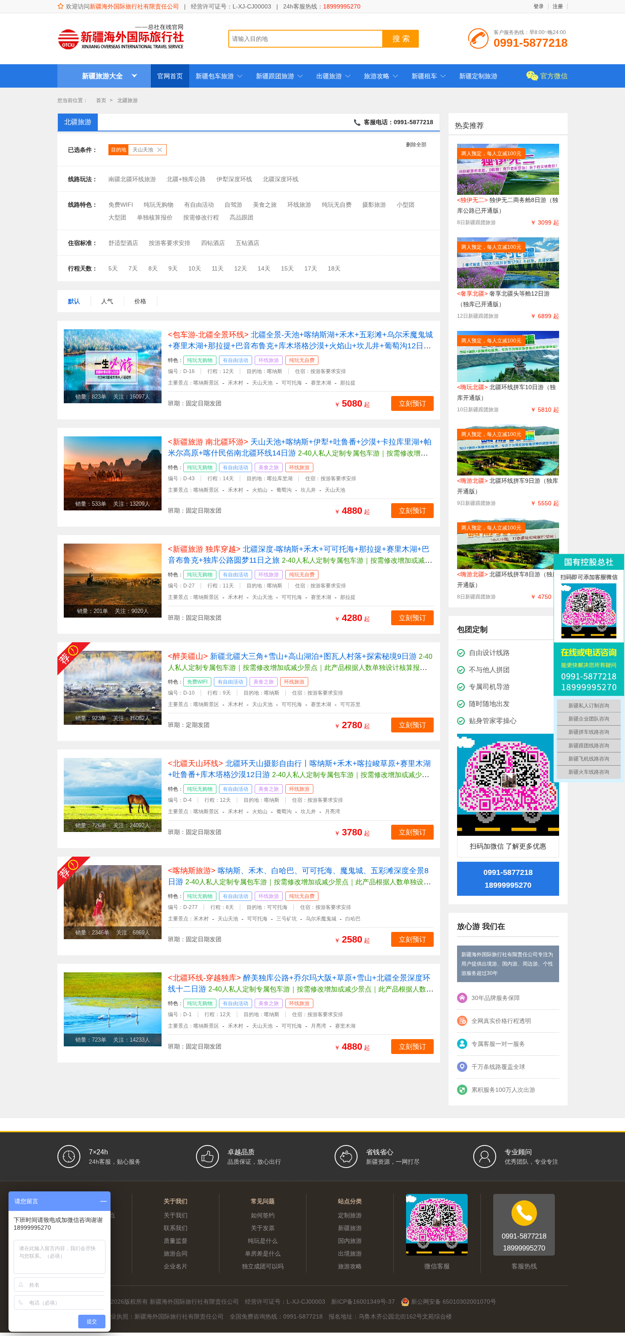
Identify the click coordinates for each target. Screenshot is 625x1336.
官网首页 (170, 76)
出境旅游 (350, 1253)
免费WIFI (120, 204)
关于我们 (176, 1215)
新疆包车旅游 (219, 76)
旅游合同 (176, 1253)
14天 (264, 268)
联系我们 (176, 1228)
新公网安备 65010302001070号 (452, 1301)
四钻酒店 (213, 242)
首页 (101, 100)
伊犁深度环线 (234, 179)
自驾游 (233, 204)
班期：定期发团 (189, 724)
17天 (310, 268)
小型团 (406, 204)
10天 (194, 268)
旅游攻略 (381, 76)
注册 (558, 6)
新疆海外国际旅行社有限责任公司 (134, 6)
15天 (287, 268)
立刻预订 (412, 403)
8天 (153, 268)
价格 (140, 301)
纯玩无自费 (337, 204)
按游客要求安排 (169, 242)
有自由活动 (199, 204)
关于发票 (263, 1228)
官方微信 (554, 76)
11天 (218, 268)
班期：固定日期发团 (195, 403)
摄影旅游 (374, 204)
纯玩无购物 (158, 204)
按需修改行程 (201, 217)
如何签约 (263, 1215)
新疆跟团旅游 (279, 76)
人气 (107, 301)
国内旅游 (350, 1240)
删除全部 (416, 145)
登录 (539, 6)
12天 (240, 268)
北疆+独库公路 (186, 179)
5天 (113, 268)
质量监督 (176, 1240)
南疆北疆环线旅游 (132, 179)
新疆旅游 (350, 1228)
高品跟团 (241, 217)
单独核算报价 (155, 217)
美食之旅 (265, 204)
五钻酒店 (247, 242)
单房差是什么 (263, 1253)
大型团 (117, 217)
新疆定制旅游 (478, 76)
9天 (173, 268)
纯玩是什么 (263, 1240)
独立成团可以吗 (263, 1266)
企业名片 (176, 1266)
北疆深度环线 (280, 179)
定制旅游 (350, 1215)
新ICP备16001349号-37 (363, 1301)
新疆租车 (429, 76)
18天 (334, 268)
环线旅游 (299, 204)
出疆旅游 (333, 76)
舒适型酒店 (123, 242)
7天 (133, 268)
